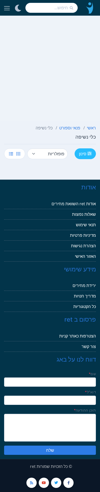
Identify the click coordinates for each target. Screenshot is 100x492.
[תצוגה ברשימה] (11, 154)
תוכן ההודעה (85, 410)
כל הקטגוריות (84, 306)
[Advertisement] (50, 68)
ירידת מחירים (84, 285)
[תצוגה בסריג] (18, 154)
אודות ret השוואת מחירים (74, 204)
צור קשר (89, 346)
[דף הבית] (89, 8)
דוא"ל (90, 392)
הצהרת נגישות (83, 246)
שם (92, 374)
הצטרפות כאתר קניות (77, 336)
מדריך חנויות (85, 296)
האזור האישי (85, 256)
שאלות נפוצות (84, 214)
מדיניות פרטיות (83, 235)
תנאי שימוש (86, 225)
